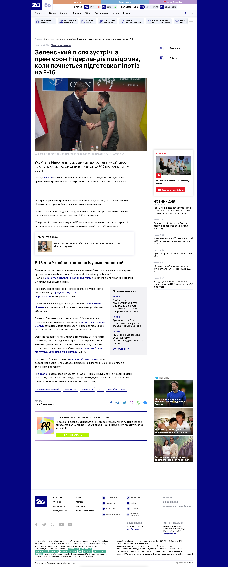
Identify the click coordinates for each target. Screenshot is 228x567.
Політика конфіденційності (177, 506)
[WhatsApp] (138, 402)
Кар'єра (77, 13)
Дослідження (113, 515)
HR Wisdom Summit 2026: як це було (173, 182)
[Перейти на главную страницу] (36, 5)
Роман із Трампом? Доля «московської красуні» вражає (171, 430)
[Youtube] (61, 524)
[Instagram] (70, 524)
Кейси (133, 503)
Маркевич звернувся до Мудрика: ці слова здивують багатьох (170, 402)
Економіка (40, 13)
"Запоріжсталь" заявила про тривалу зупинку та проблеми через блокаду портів (172, 269)
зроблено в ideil (184, 563)
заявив (48, 177)
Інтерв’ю (134, 509)
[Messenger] (145, 402)
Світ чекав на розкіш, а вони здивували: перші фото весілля (172, 458)
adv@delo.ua (133, 529)
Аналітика (111, 509)
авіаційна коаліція (116, 389)
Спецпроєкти (125, 2)
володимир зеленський (48, 389)
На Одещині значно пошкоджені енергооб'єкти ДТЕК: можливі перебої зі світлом (173, 284)
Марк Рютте (70, 389)
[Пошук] (186, 13)
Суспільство (101, 13)
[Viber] (131, 402)
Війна (88, 13)
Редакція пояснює (134, 514)
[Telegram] (117, 402)
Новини (115, 13)
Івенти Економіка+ (173, 2)
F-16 (100, 389)
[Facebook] (111, 402)
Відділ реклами (171, 501)
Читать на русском (61, 44)
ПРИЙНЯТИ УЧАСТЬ (72, 434)
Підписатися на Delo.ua (173, 190)
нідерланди (87, 389)
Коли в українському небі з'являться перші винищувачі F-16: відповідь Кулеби (87, 245)
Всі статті (175, 58)
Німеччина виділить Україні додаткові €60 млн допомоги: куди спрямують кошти (128, 339)
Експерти (128, 13)
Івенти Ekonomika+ (85, 510)
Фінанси (64, 13)
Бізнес (52, 13)
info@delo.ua (169, 534)
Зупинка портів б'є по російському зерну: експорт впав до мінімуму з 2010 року (128, 323)
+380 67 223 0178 (135, 526)
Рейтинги (76, 2)
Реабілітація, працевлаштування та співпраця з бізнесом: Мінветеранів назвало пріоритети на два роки (125, 306)
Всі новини (119, 348)
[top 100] (47, 5)
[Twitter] (124, 402)
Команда (167, 497)
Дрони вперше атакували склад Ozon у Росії (173, 255)
